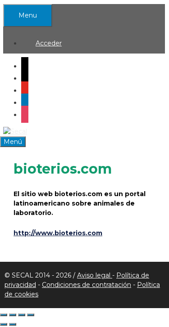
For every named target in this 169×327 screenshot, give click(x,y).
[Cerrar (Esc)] (30, 315)
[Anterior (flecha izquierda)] (3, 324)
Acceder (49, 43)
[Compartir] (21, 315)
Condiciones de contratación (86, 285)
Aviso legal (94, 275)
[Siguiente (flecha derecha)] (12, 324)
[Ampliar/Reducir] (3, 315)
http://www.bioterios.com (58, 233)
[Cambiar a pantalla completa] (12, 315)
